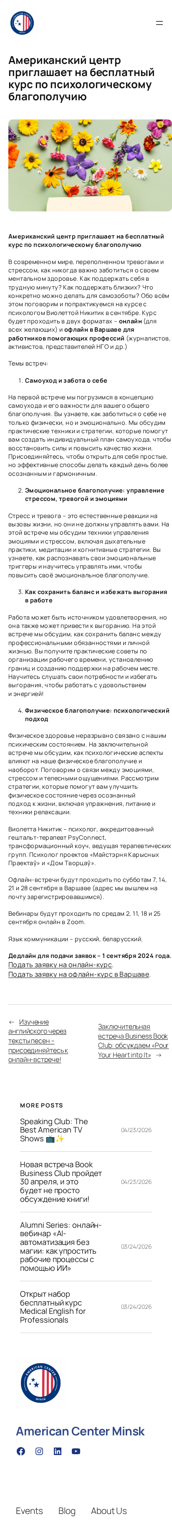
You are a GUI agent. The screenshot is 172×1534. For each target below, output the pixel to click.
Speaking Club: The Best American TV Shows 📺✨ (54, 1130)
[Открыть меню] (159, 23)
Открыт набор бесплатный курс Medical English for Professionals (53, 1307)
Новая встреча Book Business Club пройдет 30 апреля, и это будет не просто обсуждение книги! (61, 1182)
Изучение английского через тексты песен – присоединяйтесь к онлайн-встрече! (38, 1040)
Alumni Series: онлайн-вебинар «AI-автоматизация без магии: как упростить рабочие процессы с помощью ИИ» (61, 1246)
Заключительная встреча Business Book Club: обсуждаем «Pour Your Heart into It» (133, 1040)
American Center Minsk (80, 1431)
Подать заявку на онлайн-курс (60, 964)
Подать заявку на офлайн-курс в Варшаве (78, 974)
